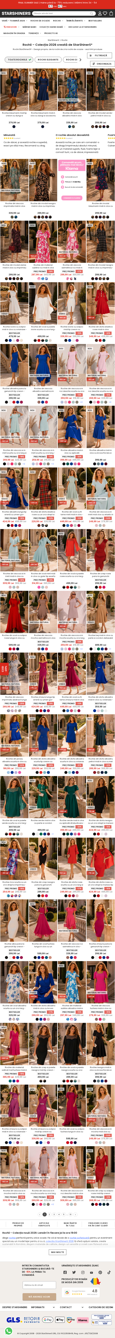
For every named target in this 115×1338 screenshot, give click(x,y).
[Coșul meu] (111, 13)
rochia (12, 1237)
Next (80, 60)
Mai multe (57, 1252)
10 (70, 1214)
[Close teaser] (9, 661)
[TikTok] (109, 1272)
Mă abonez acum (39, 1297)
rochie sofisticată (79, 1237)
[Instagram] (83, 1272)
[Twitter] (74, 1272)
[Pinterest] (100, 1272)
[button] (4, 669)
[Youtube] (91, 1273)
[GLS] (14, 1322)
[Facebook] (65, 1272)
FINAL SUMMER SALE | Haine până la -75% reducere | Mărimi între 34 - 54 (57, 2)
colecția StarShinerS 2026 (60, 1241)
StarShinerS (47, 1333)
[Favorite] (105, 13)
